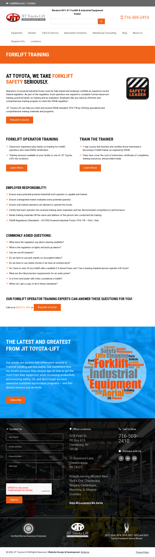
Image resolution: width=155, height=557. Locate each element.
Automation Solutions (75, 33)
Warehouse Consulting (104, 33)
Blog (124, 33)
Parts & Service (50, 33)
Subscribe (15, 400)
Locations (36, 41)
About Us (137, 33)
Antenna (85, 552)
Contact (32, 3)
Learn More (16, 167)
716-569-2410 (136, 17)
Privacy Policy (142, 552)
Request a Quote (19, 119)
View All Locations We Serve (86, 502)
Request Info (18, 41)
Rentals (32, 33)
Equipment (16, 33)
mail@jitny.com (17, 3)
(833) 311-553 (23, 307)
